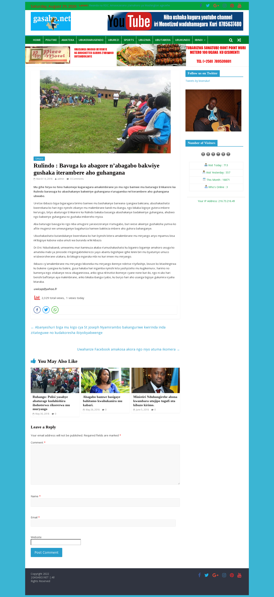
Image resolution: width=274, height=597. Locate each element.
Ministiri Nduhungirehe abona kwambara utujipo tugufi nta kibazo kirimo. (155, 401)
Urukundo (182, 40)
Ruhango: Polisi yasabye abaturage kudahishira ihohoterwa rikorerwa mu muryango (51, 403)
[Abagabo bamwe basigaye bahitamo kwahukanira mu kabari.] (105, 370)
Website (36, 537)
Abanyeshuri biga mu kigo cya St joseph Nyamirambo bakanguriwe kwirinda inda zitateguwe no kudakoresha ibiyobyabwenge (98, 330)
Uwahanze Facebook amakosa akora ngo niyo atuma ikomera (128, 349)
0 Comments (77, 178)
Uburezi (113, 40)
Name (36, 496)
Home (37, 40)
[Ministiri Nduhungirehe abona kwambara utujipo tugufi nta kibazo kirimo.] (155, 370)
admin (60, 178)
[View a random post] (239, 40)
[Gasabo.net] (137, 46)
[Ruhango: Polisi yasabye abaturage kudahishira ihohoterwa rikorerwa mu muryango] (55, 370)
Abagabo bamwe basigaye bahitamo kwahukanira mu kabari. (102, 401)
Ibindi (199, 40)
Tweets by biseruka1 (197, 81)
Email (35, 517)
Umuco (39, 158)
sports (129, 40)
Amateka (68, 40)
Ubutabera (163, 40)
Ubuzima (144, 40)
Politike (51, 40)
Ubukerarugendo (91, 40)
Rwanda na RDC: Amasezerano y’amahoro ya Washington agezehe (129, 5)
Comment (38, 442)
